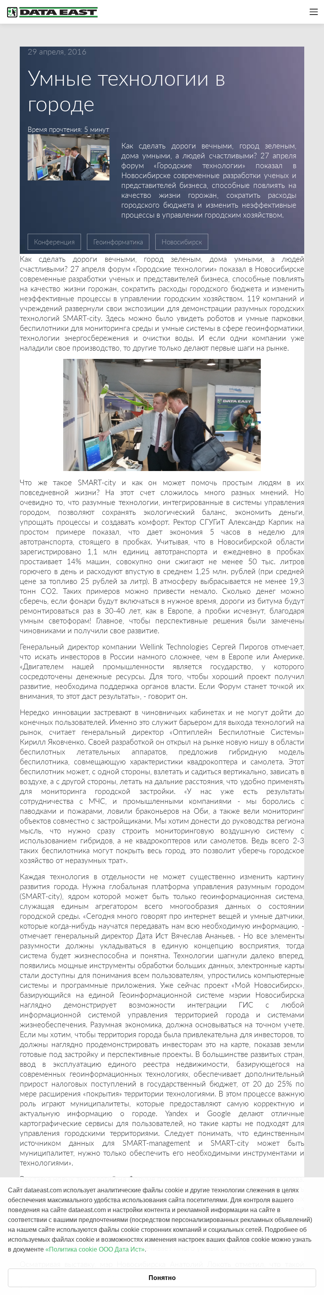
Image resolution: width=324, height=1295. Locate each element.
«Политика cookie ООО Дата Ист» (95, 1249)
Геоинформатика (118, 242)
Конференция (54, 242)
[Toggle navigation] (313, 12)
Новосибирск (182, 242)
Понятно (162, 1277)
